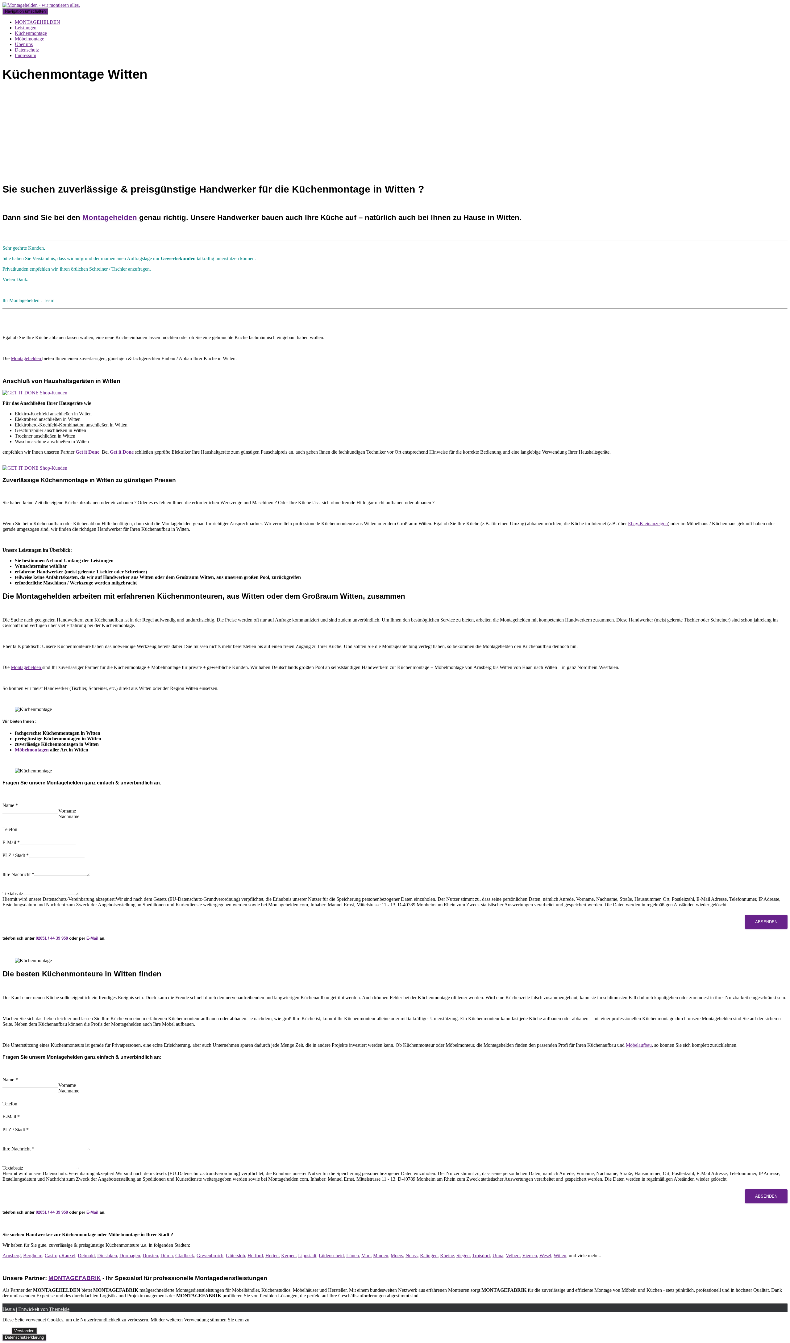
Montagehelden (110, 217)
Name (10, 805)
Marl (366, 1255)
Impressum (25, 55)
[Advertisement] (395, 133)
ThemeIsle (59, 1309)
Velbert (513, 1255)
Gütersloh (235, 1255)
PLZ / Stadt (15, 855)
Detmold (86, 1255)
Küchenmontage (31, 33)
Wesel (545, 1255)
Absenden (766, 922)
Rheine (447, 1255)
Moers (397, 1255)
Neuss (411, 1255)
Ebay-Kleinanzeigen (648, 523)
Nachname (68, 816)
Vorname (67, 810)
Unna (498, 1255)
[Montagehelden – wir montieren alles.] (41, 5)
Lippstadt (307, 1255)
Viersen (529, 1255)
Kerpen (288, 1255)
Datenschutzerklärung (24, 1337)
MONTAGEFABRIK (74, 1278)
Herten (272, 1255)
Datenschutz (27, 49)
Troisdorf (481, 1255)
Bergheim (32, 1255)
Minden (380, 1255)
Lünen (352, 1255)
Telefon (9, 829)
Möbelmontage (29, 38)
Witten (560, 1255)
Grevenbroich (210, 1255)
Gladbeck (184, 1255)
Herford (255, 1255)
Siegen (463, 1255)
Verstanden (24, 1330)
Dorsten (150, 1255)
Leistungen (25, 27)
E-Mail (11, 842)
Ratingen (429, 1255)
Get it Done (87, 452)
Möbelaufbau (639, 1045)
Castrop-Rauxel (60, 1255)
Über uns (24, 44)
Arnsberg (11, 1255)
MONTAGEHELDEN (37, 22)
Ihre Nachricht (18, 874)
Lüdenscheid (331, 1255)
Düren (166, 1255)
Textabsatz (12, 893)
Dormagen (129, 1255)
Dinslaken (107, 1255)
